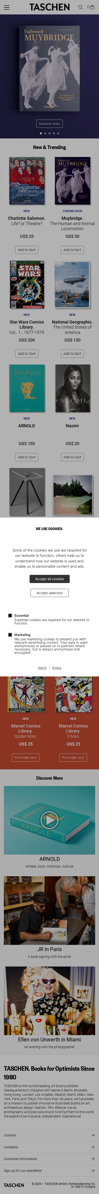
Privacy (56, 667)
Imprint (42, 667)
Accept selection (50, 593)
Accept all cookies (49, 579)
